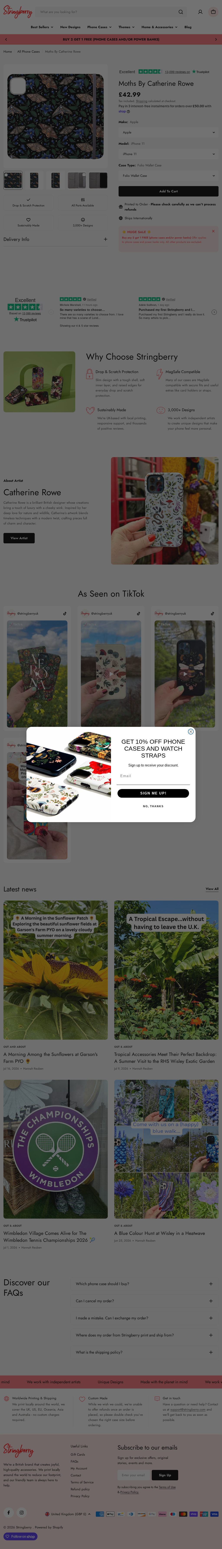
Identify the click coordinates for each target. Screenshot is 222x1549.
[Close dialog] (190, 731)
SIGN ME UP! (153, 793)
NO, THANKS (153, 806)
